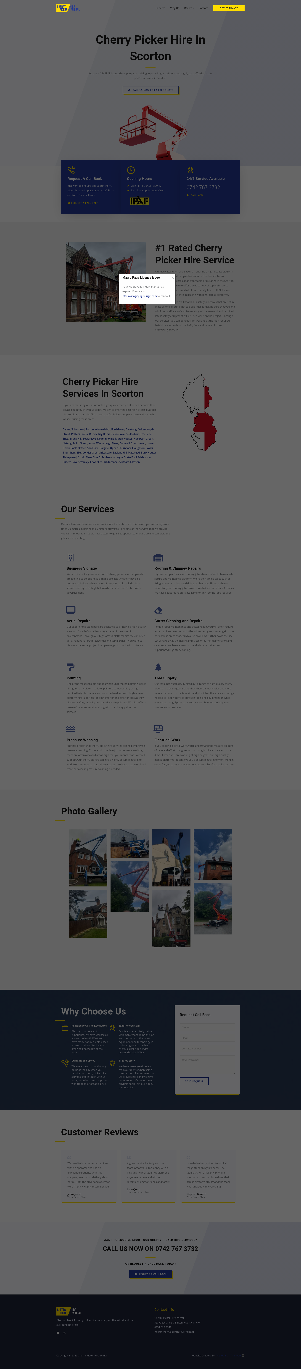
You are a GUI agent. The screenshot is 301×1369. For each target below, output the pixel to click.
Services (160, 8)
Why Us (174, 8)
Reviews (189, 8)
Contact (203, 8)
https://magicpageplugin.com (139, 296)
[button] (229, 8)
